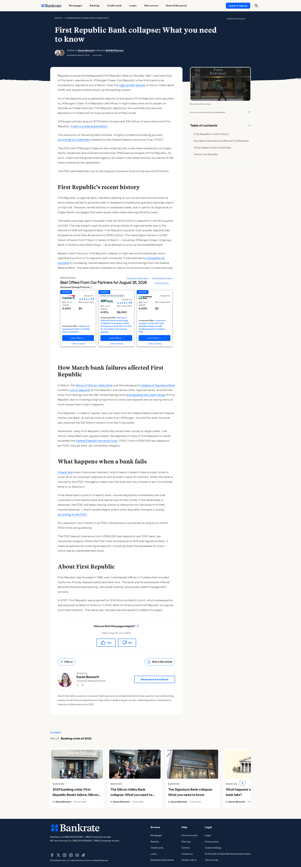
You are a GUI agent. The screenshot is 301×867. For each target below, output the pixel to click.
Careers (186, 847)
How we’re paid (189, 835)
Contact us (187, 853)
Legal (208, 835)
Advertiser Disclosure (236, 18)
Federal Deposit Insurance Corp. (97, 440)
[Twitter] (58, 855)
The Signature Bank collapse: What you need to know (190, 792)
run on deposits (80, 390)
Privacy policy (212, 841)
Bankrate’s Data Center (162, 860)
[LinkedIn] (71, 855)
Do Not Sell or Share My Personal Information (228, 853)
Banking (58, 18)
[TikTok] (83, 855)
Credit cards (157, 847)
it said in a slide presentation (89, 126)
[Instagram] (64, 855)
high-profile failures (132, 85)
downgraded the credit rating (145, 395)
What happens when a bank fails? (243, 792)
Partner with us (189, 860)
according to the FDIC (72, 514)
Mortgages (156, 835)
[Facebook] (52, 855)
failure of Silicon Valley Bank (94, 385)
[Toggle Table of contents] (249, 125)
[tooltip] (138, 626)
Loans (154, 853)
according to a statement (74, 139)
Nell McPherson (115, 50)
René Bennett (63, 801)
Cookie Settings (213, 847)
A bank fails (65, 472)
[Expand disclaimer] (249, 112)
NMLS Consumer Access (98, 836)
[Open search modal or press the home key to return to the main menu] (256, 5)
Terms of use (211, 860)
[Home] (51, 5)
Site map (186, 841)
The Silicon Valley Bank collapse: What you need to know (131, 795)
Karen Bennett (86, 50)
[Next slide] (242, 783)
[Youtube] (77, 855)
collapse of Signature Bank (157, 385)
